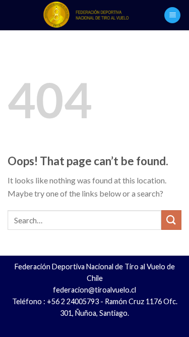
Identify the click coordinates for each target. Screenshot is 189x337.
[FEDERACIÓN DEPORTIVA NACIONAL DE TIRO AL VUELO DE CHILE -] (86, 15)
